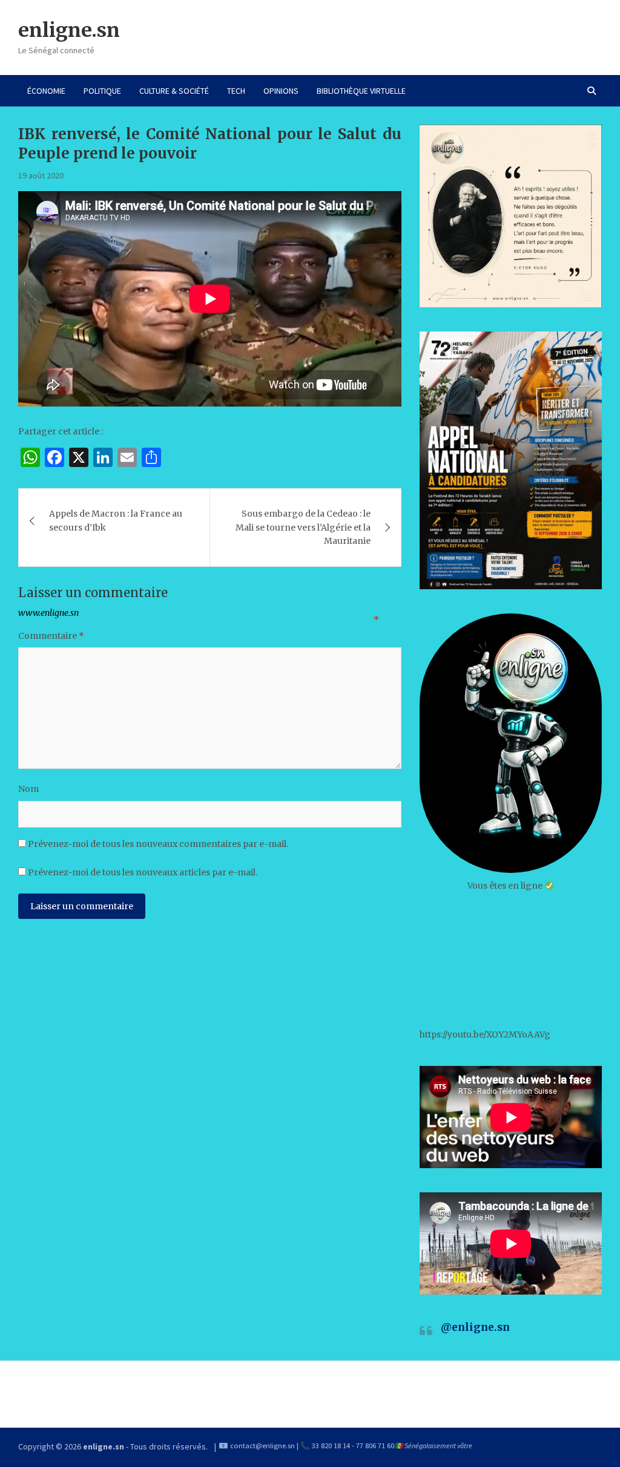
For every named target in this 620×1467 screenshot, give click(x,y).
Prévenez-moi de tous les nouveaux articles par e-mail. (142, 872)
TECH (236, 90)
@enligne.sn (475, 1327)
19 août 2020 (41, 175)
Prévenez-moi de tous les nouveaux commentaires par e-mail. (158, 843)
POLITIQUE (102, 90)
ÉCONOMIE (46, 90)
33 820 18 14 (331, 1445)
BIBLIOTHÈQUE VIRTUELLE (361, 90)
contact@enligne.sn (262, 1445)
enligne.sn (69, 30)
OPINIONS (280, 90)
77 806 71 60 (375, 1445)
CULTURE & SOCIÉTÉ (174, 90)
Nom (28, 788)
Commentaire (51, 635)
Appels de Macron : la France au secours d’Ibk (115, 520)
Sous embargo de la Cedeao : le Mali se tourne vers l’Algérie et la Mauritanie (303, 527)
